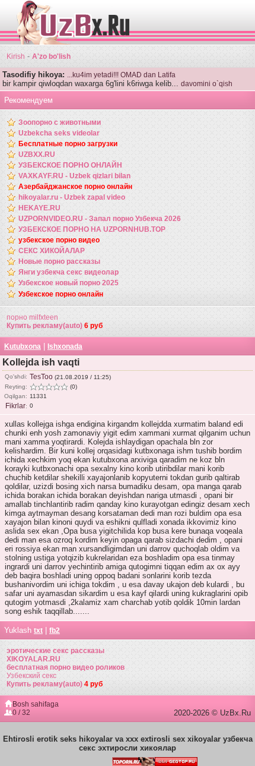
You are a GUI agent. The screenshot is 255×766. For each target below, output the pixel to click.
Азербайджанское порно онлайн (75, 186)
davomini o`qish (206, 84)
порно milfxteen (32, 317)
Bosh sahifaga (35, 704)
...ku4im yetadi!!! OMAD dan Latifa (121, 75)
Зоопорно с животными (59, 122)
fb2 (54, 630)
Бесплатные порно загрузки (67, 144)
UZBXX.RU (36, 154)
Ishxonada (64, 346)
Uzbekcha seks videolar (59, 133)
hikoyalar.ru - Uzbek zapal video (71, 197)
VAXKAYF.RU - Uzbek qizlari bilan (74, 176)
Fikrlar (15, 406)
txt (38, 630)
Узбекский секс (31, 676)
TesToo (41, 377)
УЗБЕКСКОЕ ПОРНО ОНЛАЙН (70, 165)
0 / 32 (21, 712)
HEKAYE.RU (39, 208)
